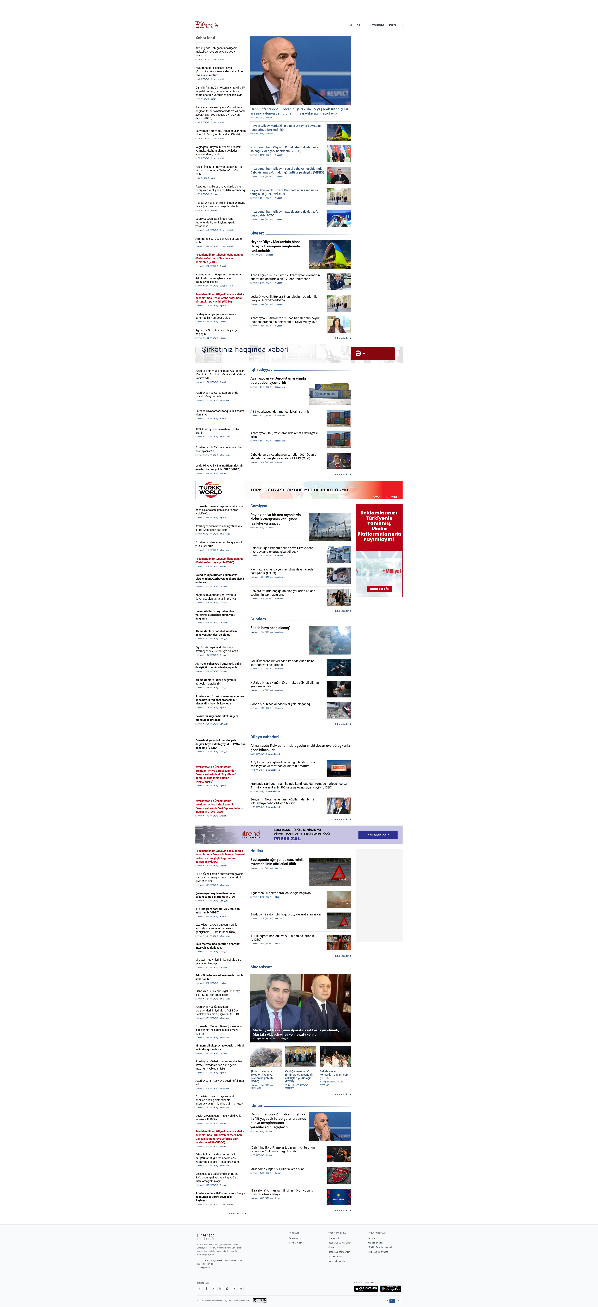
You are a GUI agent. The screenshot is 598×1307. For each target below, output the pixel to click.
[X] (213, 1288)
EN (386, 1301)
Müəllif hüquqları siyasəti (380, 1247)
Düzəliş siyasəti (335, 1256)
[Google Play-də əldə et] (390, 1289)
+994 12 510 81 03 (205, 1264)
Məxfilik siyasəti (375, 1242)
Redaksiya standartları (339, 1252)
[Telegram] (227, 1288)
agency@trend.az (204, 1267)
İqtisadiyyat (261, 369)
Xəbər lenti (205, 37)
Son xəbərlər (295, 1238)
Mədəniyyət (261, 967)
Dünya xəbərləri (264, 736)
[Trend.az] (206, 24)
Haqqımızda (334, 1238)
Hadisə (256, 850)
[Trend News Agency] (205, 1236)
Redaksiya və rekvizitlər (339, 1242)
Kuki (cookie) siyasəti (378, 1252)
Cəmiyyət (259, 506)
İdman (256, 1105)
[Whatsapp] (199, 1288)
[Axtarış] (351, 25)
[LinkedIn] (234, 1288)
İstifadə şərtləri (375, 1238)
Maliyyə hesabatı (336, 1261)
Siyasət (257, 233)
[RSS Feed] (241, 1288)
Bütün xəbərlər (342, 338)
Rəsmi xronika (296, 1242)
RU (398, 1301)
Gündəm (258, 619)
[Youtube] (220, 1288)
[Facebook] (206, 1288)
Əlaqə (331, 1247)
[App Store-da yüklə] (366, 1289)
